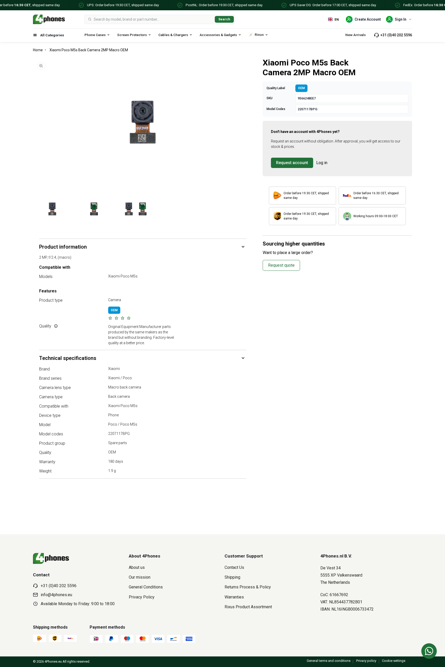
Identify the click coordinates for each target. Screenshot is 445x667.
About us (137, 567)
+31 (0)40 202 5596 (396, 35)
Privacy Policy (142, 597)
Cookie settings (393, 661)
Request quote (281, 265)
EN (337, 19)
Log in (321, 162)
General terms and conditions (328, 661)
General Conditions (146, 587)
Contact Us (234, 567)
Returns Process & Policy (248, 587)
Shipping (232, 577)
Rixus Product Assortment (248, 606)
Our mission (139, 577)
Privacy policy (366, 661)
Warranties (234, 597)
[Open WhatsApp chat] (429, 651)
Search (224, 19)
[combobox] (153, 19)
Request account (292, 162)
